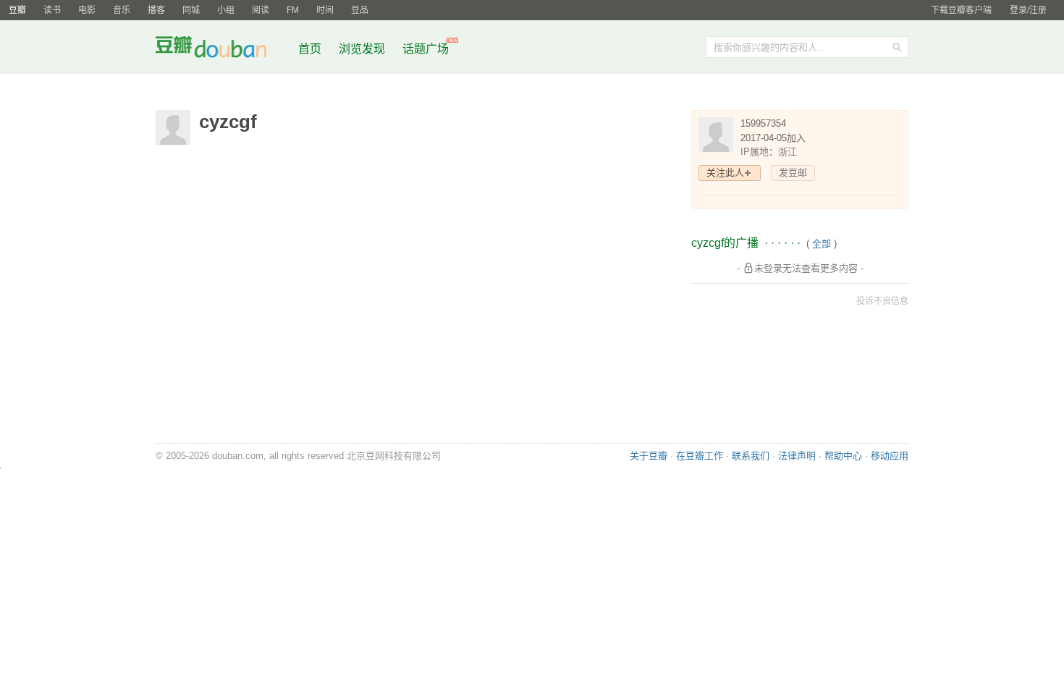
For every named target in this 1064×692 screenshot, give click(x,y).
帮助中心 (843, 455)
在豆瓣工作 (699, 455)
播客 (156, 10)
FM (293, 10)
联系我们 (750, 455)
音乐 (121, 10)
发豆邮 (793, 172)
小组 (226, 10)
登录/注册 (1028, 10)
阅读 (260, 10)
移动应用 (889, 455)
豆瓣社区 (222, 49)
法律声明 (797, 455)
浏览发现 (363, 49)
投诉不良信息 (882, 301)
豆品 (359, 10)
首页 (309, 49)
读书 (52, 10)
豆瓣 (17, 10)
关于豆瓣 (648, 455)
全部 (821, 243)
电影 (87, 10)
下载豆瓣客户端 (961, 10)
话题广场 (425, 49)
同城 (191, 10)
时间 (325, 10)
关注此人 (725, 172)
